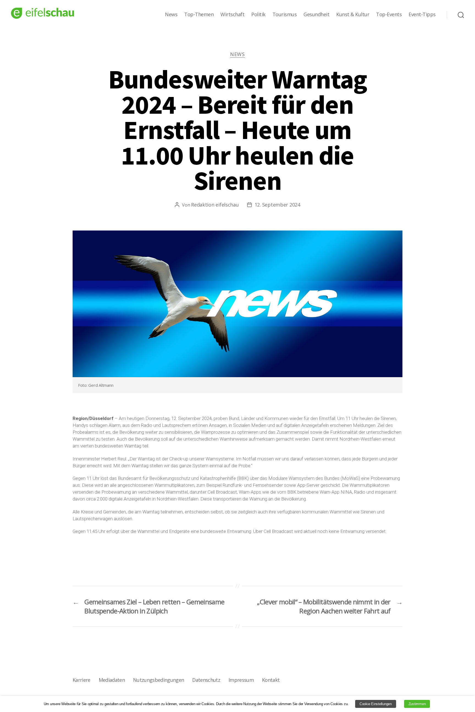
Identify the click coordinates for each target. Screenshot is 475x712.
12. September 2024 (277, 204)
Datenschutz (206, 680)
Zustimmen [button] (417, 704)
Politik (258, 15)
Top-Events (389, 15)
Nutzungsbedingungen (158, 680)
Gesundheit (316, 15)
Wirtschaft (232, 15)
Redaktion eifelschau (215, 204)
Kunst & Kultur (352, 15)
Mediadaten (112, 680)
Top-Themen (199, 15)
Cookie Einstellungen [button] (376, 704)
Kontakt (271, 680)
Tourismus (284, 15)
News (171, 15)
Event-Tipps (422, 15)
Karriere (81, 680)
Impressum (241, 680)
